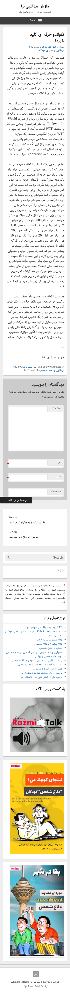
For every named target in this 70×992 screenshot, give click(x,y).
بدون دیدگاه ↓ (43, 50)
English (60, 570)
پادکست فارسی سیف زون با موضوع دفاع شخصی (37, 660)
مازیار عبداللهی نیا (35, 6)
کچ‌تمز (25, 986)
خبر (35, 367)
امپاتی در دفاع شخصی (50, 648)
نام (59, 462)
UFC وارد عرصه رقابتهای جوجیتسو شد (42, 627)
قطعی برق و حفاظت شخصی (47, 669)
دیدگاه (57, 408)
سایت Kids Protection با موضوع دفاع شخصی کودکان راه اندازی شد (33, 633)
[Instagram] (36, 974)
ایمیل (58, 476)
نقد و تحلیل (26, 367)
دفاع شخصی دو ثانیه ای (49, 640)
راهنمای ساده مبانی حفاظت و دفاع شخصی (40, 664)
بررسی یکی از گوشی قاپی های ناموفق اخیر (41, 677)
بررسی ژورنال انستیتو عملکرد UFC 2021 (42, 673)
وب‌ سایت (56, 491)
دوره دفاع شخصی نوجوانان (48, 656)
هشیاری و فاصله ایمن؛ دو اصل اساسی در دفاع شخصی (34, 652)
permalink (46, 370)
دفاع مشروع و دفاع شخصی (48, 644)
